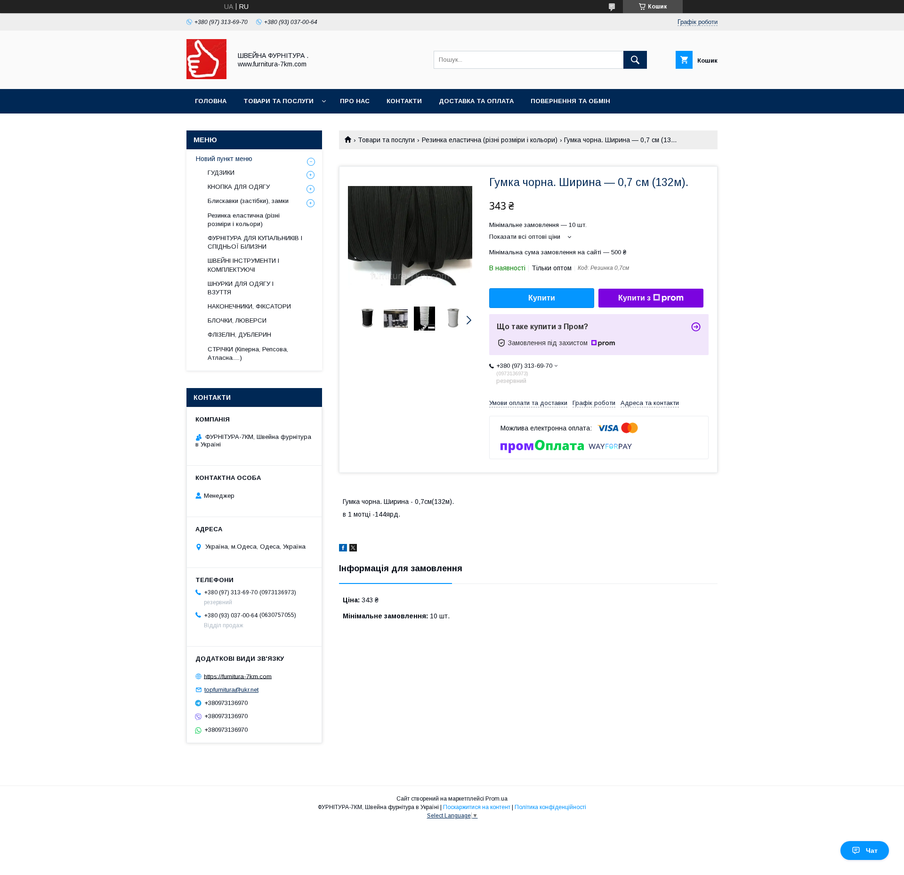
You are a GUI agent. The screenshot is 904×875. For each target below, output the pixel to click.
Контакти (404, 101)
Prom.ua (496, 798)
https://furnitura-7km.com (238, 676)
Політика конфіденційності (550, 807)
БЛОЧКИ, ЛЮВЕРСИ (237, 320)
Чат (872, 850)
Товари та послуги (278, 101)
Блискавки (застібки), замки (248, 200)
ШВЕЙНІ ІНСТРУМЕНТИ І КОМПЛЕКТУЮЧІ (243, 265)
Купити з (634, 298)
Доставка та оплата (476, 101)
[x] (353, 549)
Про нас (355, 101)
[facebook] (343, 549)
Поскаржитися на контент (476, 807)
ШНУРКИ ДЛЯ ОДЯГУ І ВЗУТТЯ (241, 288)
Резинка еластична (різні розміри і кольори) (489, 140)
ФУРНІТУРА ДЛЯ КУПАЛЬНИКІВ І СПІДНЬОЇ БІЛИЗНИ (255, 242)
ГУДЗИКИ (221, 172)
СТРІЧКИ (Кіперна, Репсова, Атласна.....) (248, 353)
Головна (210, 101)
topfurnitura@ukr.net (231, 689)
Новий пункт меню (224, 158)
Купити (541, 298)
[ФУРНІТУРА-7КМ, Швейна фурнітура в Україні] (206, 77)
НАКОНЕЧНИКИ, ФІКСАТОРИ (249, 306)
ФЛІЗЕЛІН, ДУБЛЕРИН (239, 334)
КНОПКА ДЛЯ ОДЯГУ (239, 186)
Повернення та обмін (570, 101)
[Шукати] (635, 60)
